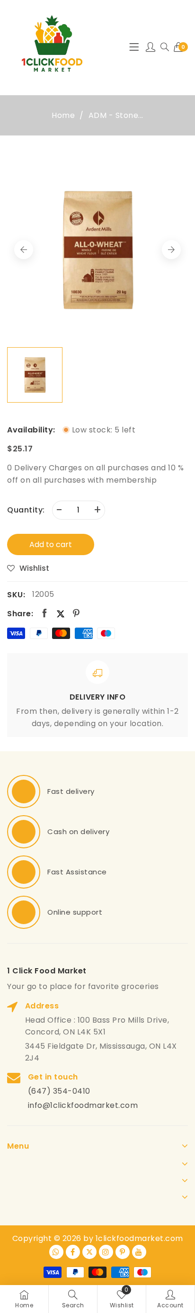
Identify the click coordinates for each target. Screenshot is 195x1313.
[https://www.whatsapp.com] (56, 1252)
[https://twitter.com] (89, 1252)
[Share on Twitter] (60, 613)
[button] (171, 249)
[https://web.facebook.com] (73, 1252)
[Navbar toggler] (134, 47)
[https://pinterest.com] (122, 1252)
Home (63, 115)
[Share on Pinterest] (76, 613)
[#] (23, 791)
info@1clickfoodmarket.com (83, 1105)
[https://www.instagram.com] (106, 1252)
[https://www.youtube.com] (139, 1252)
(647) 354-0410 (59, 1091)
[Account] (151, 47)
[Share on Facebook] (44, 613)
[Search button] (164, 47)
